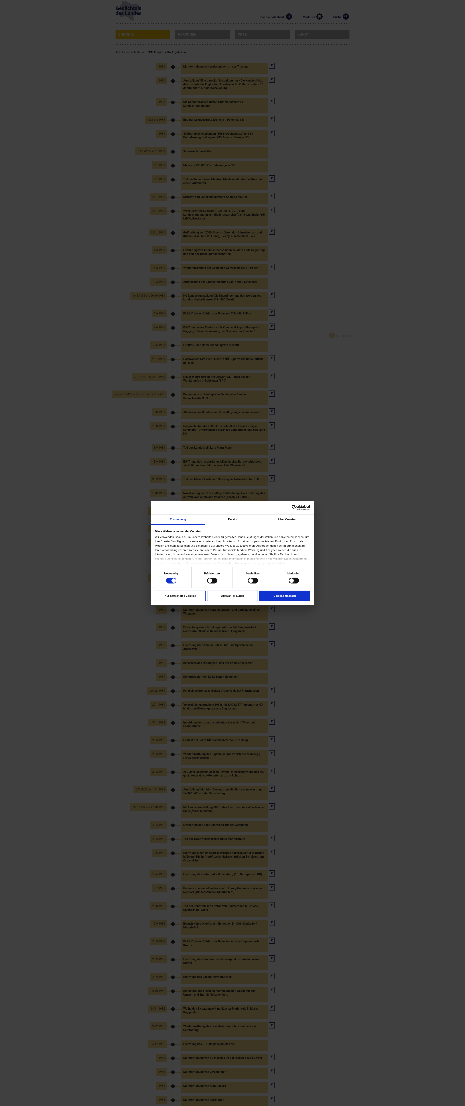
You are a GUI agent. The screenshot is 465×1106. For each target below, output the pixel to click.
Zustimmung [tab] (178, 519)
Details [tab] (232, 519)
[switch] (212, 581)
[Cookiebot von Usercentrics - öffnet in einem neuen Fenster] (294, 507)
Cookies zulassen (285, 595)
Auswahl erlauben (232, 595)
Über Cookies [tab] (287, 519)
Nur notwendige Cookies (180, 595)
